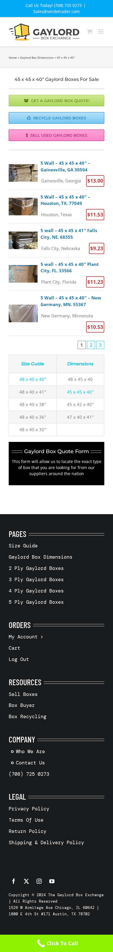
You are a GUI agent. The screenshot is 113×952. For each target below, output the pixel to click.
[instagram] (39, 881)
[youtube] (52, 881)
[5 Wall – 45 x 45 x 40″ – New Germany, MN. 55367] (56, 313)
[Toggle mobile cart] (89, 31)
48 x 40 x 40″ (32, 379)
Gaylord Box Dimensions (37, 57)
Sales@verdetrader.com (56, 11)
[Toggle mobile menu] (101, 31)
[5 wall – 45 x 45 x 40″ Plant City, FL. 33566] (56, 274)
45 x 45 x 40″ (80, 392)
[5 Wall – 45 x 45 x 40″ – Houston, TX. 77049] (56, 206)
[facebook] (14, 881)
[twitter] (26, 881)
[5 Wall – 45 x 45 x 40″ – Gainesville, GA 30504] (56, 173)
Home (13, 57)
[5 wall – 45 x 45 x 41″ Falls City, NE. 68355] (56, 240)
